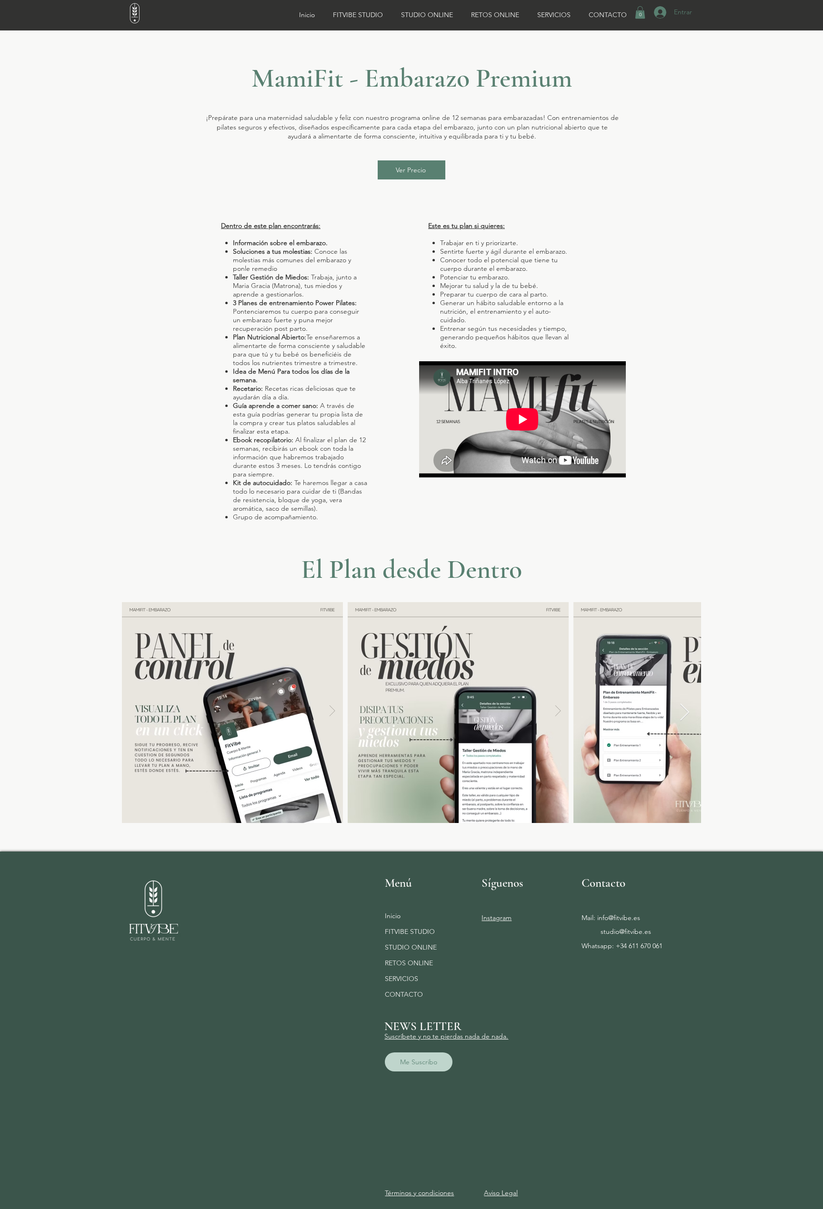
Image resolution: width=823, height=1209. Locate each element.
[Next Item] (684, 713)
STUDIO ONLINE (411, 947)
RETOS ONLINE (409, 963)
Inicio (393, 916)
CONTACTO (404, 994)
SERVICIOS (401, 978)
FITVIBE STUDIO (410, 931)
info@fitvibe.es (618, 917)
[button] (640, 12)
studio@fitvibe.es (626, 931)
